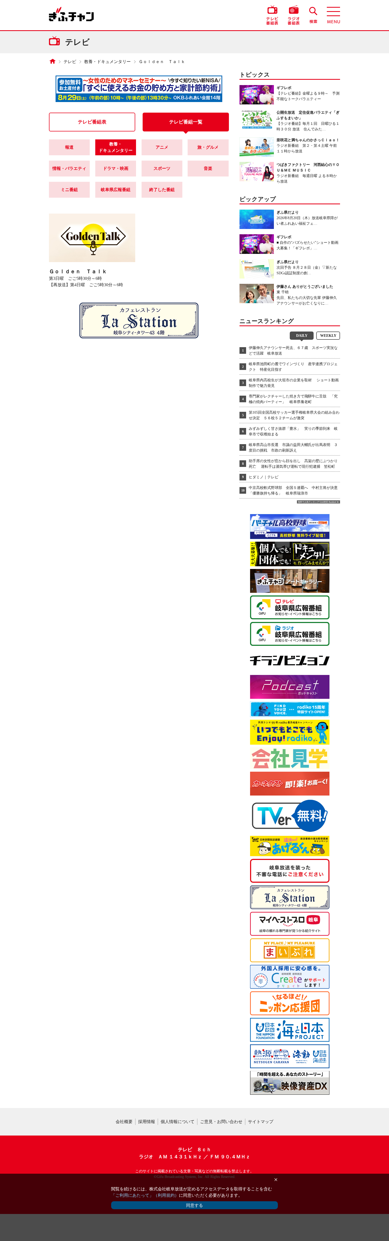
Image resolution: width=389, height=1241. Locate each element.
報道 (69, 147)
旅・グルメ (208, 147)
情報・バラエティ (69, 168)
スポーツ (161, 168)
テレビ (70, 61)
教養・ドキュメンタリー (107, 61)
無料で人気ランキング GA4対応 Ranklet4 (317, 502)
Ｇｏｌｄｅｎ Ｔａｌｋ (162, 61)
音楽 (208, 168)
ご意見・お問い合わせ (221, 1121)
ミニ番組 (69, 189)
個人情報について (178, 1121)
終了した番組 (162, 189)
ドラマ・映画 (115, 168)
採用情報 (146, 1121)
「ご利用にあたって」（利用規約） (145, 1195)
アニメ (162, 147)
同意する (194, 1205)
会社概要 (124, 1121)
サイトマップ (260, 1121)
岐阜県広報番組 (115, 189)
